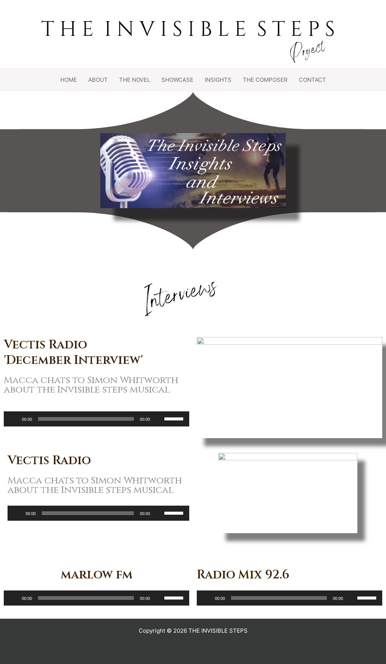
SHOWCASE (177, 79)
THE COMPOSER (265, 79)
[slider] (174, 418)
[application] (96, 418)
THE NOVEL (134, 79)
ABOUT (98, 79)
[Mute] (158, 419)
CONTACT (312, 79)
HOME (68, 79)
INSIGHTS (218, 79)
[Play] (13, 419)
